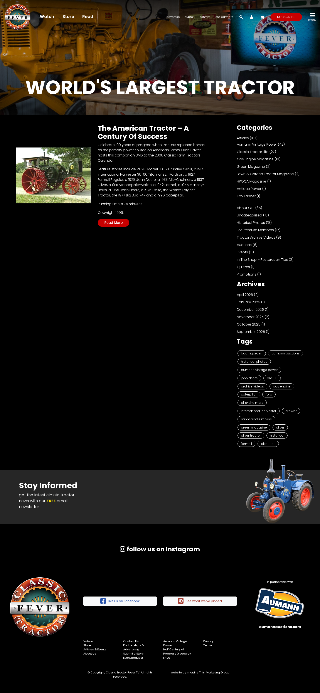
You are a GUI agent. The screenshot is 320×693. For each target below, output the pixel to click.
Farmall (246, 444)
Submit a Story (133, 653)
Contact (204, 17)
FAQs (166, 658)
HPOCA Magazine (251, 181)
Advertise (173, 17)
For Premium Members (255, 230)
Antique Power (249, 188)
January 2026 (248, 302)
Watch (47, 17)
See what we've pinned (204, 601)
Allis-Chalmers (252, 403)
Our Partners (224, 17)
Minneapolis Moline (256, 419)
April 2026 (245, 294)
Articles (243, 138)
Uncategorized (249, 215)
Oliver (280, 427)
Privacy (208, 641)
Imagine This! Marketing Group (208, 672)
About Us (89, 653)
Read (87, 17)
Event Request (133, 658)
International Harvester (258, 411)
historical (277, 435)
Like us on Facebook (124, 601)
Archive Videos (252, 386)
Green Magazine (251, 166)
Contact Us (131, 641)
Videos (88, 641)
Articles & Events (94, 649)
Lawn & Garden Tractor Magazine (265, 173)
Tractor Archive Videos (256, 237)
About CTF (245, 207)
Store (68, 17)
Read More (113, 222)
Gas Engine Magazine (255, 159)
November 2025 (250, 316)
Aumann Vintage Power (257, 144)
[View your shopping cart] (262, 17)
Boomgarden (251, 353)
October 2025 (248, 324)
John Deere (249, 378)
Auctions (244, 244)
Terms (207, 645)
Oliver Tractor (251, 435)
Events (242, 252)
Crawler (291, 411)
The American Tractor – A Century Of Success (143, 132)
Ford (269, 394)
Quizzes (243, 266)
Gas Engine (282, 386)
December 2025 (250, 309)
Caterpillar (249, 394)
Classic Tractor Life (252, 151)
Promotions (246, 274)
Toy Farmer (246, 196)
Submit (189, 17)
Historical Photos (251, 222)
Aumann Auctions (285, 353)
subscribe (286, 16)
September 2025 (251, 331)
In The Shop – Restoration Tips (262, 259)
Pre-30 (272, 378)
